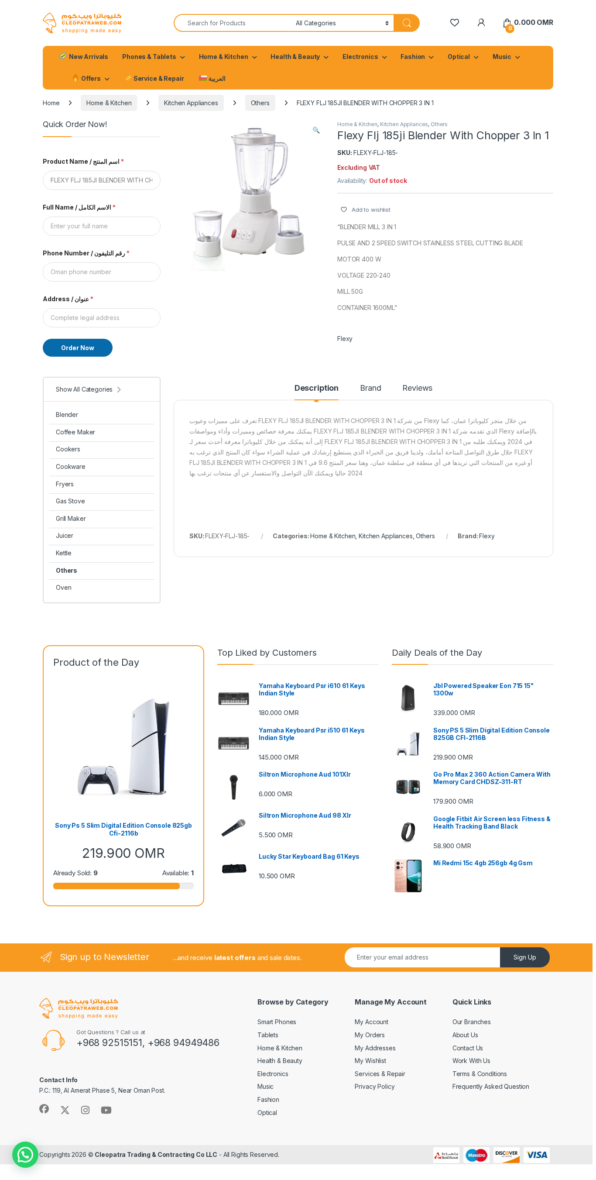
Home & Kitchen (223, 56)
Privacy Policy (374, 1086)
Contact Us (467, 1048)
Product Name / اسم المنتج (83, 161)
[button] (316, 130)
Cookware (71, 466)
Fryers (65, 484)
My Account (371, 1021)
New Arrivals (88, 56)
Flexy (345, 338)
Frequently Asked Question (491, 1086)
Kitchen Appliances (191, 103)
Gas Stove (70, 501)
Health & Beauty (295, 56)
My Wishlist (370, 1060)
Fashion (413, 56)
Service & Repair (158, 78)
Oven (63, 587)
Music (502, 56)
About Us (465, 1035)
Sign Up (525, 957)
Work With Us (471, 1060)
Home (51, 103)
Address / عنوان (68, 299)
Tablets (267, 1035)
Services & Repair (380, 1073)
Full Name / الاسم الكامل (79, 207)
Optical (459, 56)
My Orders (370, 1035)
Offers (90, 78)
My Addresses (375, 1048)
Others (260, 103)
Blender (67, 414)
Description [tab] (317, 388)
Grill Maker (71, 518)
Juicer (64, 535)
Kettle (64, 553)
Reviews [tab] (417, 388)
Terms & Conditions (479, 1073)
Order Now (77, 347)
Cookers (68, 449)
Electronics (360, 56)
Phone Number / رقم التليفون (86, 253)
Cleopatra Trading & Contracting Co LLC (156, 1154)
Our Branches (471, 1021)
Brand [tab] (370, 388)
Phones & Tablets (149, 56)
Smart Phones (276, 1021)
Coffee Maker (75, 432)
